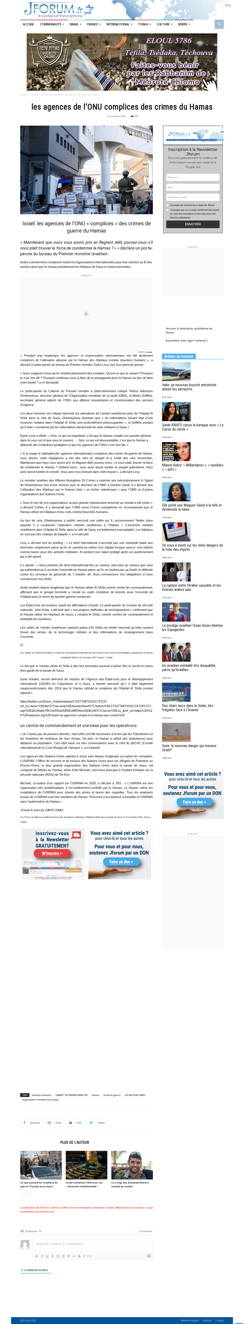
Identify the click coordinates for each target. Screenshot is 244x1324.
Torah (143, 24)
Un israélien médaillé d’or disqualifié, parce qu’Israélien (189, 667)
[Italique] (42, 1256)
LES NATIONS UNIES (135, 1095)
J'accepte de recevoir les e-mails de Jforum (192, 205)
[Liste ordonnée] (58, 1256)
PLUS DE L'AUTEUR (74, 1142)
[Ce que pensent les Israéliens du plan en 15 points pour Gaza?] (41, 1165)
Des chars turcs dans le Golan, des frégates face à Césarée (187, 707)
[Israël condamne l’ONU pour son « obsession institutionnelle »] (86, 1165)
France (92, 24)
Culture (163, 24)
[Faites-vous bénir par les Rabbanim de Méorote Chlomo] (122, 62)
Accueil (29, 24)
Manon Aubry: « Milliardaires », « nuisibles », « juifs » (192, 467)
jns (42, 810)
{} (84, 1256)
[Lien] (79, 1256)
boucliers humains (41, 1095)
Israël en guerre (112, 1095)
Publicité (207, 1320)
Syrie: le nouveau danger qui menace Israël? (189, 747)
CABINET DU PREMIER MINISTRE (71, 1095)
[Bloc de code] (74, 1256)
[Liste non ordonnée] (63, 1256)
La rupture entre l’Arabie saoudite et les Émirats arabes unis (191, 587)
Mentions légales (190, 1320)
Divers (182, 24)
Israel (74, 24)
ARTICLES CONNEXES (39, 1142)
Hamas (95, 1095)
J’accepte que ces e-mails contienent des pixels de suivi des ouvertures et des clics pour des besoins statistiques (194, 214)
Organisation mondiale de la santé (40, 1099)
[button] (219, 24)
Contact (219, 1320)
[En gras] (36, 1256)
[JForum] (122, 10)
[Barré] (52, 1256)
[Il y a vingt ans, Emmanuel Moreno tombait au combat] (132, 1165)
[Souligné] (47, 1256)
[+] (89, 1256)
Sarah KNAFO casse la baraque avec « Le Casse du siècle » (193, 427)
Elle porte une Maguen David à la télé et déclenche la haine (192, 507)
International (117, 24)
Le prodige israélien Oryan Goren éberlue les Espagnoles (192, 627)
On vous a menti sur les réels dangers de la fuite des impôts (192, 547)
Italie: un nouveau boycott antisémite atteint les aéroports (189, 387)
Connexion (145, 1231)
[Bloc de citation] (68, 1256)
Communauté (50, 24)
